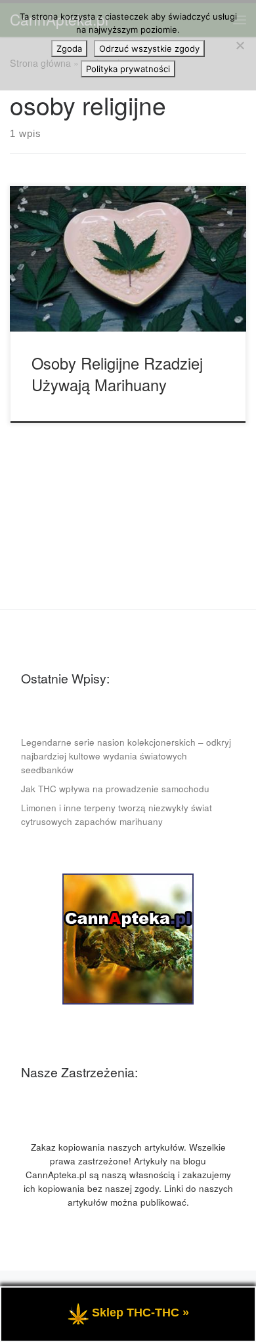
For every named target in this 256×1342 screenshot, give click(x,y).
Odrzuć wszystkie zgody (149, 48)
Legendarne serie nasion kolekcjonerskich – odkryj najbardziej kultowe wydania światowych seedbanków (126, 756)
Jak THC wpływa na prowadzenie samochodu (115, 788)
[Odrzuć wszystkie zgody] (239, 45)
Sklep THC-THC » (140, 1312)
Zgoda (69, 48)
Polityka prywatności (128, 69)
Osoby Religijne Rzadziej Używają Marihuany (117, 374)
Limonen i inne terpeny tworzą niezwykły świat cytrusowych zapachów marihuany (116, 814)
